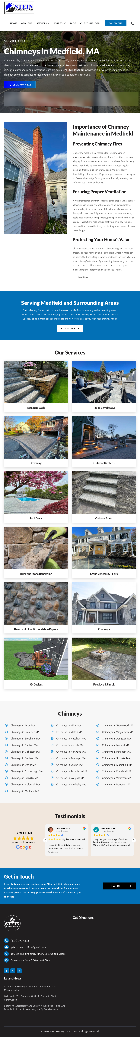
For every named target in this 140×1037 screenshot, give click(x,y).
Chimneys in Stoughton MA (71, 771)
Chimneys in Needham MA (71, 738)
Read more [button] (98, 852)
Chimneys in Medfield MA (25, 791)
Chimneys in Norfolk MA (70, 745)
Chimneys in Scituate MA (116, 758)
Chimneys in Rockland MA (116, 771)
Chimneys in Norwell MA (115, 745)
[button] (104, 277)
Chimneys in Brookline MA (25, 738)
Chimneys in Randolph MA (71, 758)
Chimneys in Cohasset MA (25, 751)
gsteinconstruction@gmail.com (28, 947)
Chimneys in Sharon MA (69, 764)
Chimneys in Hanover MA (116, 784)
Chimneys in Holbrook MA (25, 784)
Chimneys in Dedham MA (25, 758)
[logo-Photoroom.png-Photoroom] (12, 916)
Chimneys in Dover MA (23, 764)
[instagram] (12, 970)
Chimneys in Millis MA (68, 725)
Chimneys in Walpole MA (70, 777)
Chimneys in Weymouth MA (117, 732)
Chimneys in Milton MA (69, 732)
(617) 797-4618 (20, 940)
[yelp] (19, 970)
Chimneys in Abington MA (116, 738)
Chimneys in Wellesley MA (71, 784)
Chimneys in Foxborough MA (27, 771)
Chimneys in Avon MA (23, 725)
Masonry (79, 69)
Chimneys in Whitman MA (116, 777)
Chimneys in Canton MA (24, 745)
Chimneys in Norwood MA (71, 751)
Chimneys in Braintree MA (25, 732)
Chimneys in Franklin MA (24, 777)
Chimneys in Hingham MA (116, 751)
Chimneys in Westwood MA (117, 725)
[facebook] (6, 970)
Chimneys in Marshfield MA (117, 764)
